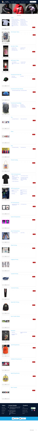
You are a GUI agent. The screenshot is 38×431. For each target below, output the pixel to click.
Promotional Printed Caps (16, 74)
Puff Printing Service (14, 191)
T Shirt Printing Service (15, 179)
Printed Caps (13, 76)
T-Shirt (12, 17)
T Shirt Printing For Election (24, 175)
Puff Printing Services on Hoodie (23, 194)
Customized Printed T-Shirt (24, 25)
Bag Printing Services (15, 373)
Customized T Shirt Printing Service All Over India (24, 178)
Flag (12, 145)
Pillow (12, 131)
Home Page (3, 407)
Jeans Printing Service (15, 231)
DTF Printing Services (23, 204)
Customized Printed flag (15, 147)
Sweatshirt (13, 330)
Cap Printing (22, 76)
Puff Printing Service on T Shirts (23, 190)
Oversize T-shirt (23, 63)
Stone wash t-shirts (23, 20)
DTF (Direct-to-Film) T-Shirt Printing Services (15, 204)
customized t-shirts (22, 47)
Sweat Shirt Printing (15, 302)
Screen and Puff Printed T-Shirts (15, 25)
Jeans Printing (22, 232)
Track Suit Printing (14, 287)
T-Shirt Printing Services (16, 174)
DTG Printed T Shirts (15, 31)
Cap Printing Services (15, 344)
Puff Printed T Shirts (15, 60)
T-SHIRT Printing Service (15, 181)
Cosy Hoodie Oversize (15, 50)
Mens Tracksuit (14, 387)
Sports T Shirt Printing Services (24, 179)
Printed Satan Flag (23, 147)
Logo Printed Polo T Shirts (15, 22)
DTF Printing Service (15, 202)
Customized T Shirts (23, 22)
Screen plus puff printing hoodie (23, 332)
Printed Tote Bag (14, 159)
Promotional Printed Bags (16, 103)
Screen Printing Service (15, 216)
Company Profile (4, 408)
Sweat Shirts (13, 332)
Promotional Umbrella (24, 90)
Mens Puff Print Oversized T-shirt (16, 63)
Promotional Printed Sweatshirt (14, 334)
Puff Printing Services (15, 188)
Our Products (3, 410)
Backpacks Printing (14, 104)
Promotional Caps (14, 77)
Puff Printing (13, 193)
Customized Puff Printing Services (23, 192)
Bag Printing (22, 104)
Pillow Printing (14, 245)
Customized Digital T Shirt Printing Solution (15, 178)
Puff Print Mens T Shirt (15, 21)
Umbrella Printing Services (16, 359)
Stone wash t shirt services (24, 21)
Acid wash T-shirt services (15, 19)
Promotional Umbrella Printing (16, 90)
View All (23, 413)
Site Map (3, 413)
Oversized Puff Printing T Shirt (16, 20)
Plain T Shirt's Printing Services (15, 176)
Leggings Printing (14, 259)
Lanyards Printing (14, 273)
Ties (12, 117)
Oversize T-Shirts (14, 47)
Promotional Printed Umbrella (17, 88)
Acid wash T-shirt (22, 19)
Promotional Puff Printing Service (15, 190)
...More (34, 27)
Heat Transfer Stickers (15, 316)
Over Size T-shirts (14, 46)
